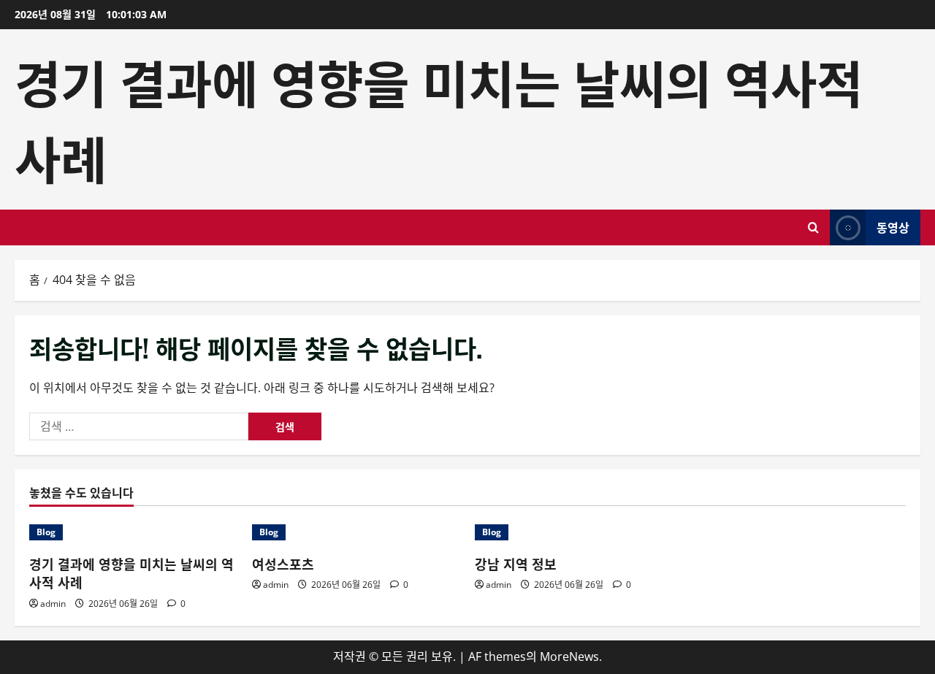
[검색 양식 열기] (813, 227)
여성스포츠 (283, 563)
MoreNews (569, 656)
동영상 (893, 227)
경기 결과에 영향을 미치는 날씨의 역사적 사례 (131, 572)
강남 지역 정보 (516, 563)
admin (53, 603)
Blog (46, 532)
